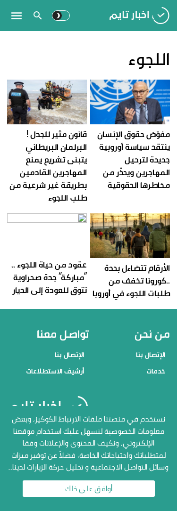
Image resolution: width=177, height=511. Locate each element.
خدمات (155, 371)
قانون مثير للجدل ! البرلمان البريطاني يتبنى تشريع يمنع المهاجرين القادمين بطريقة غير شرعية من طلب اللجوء (48, 165)
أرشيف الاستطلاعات (55, 371)
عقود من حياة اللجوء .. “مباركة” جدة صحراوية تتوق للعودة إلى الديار (49, 277)
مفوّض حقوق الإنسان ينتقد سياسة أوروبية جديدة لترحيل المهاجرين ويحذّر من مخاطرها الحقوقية (133, 159)
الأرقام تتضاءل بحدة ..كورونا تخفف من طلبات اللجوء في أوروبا (131, 280)
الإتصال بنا (150, 354)
